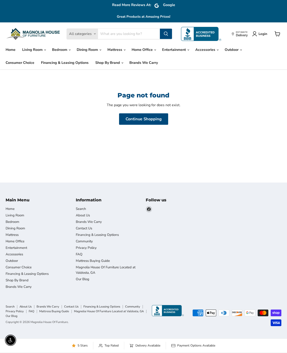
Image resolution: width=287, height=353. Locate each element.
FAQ (79, 254)
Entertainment (174, 49)
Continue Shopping (144, 119)
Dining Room (88, 49)
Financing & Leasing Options (65, 62)
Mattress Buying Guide (93, 260)
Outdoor (232, 49)
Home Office (143, 49)
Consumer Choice (20, 62)
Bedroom (60, 49)
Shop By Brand (108, 62)
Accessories (205, 49)
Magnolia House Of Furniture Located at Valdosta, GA (109, 311)
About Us (83, 215)
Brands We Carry (143, 62)
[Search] (166, 34)
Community (84, 241)
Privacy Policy (86, 247)
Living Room (32, 49)
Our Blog (82, 279)
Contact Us (84, 228)
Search (81, 209)
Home (10, 49)
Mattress (115, 49)
